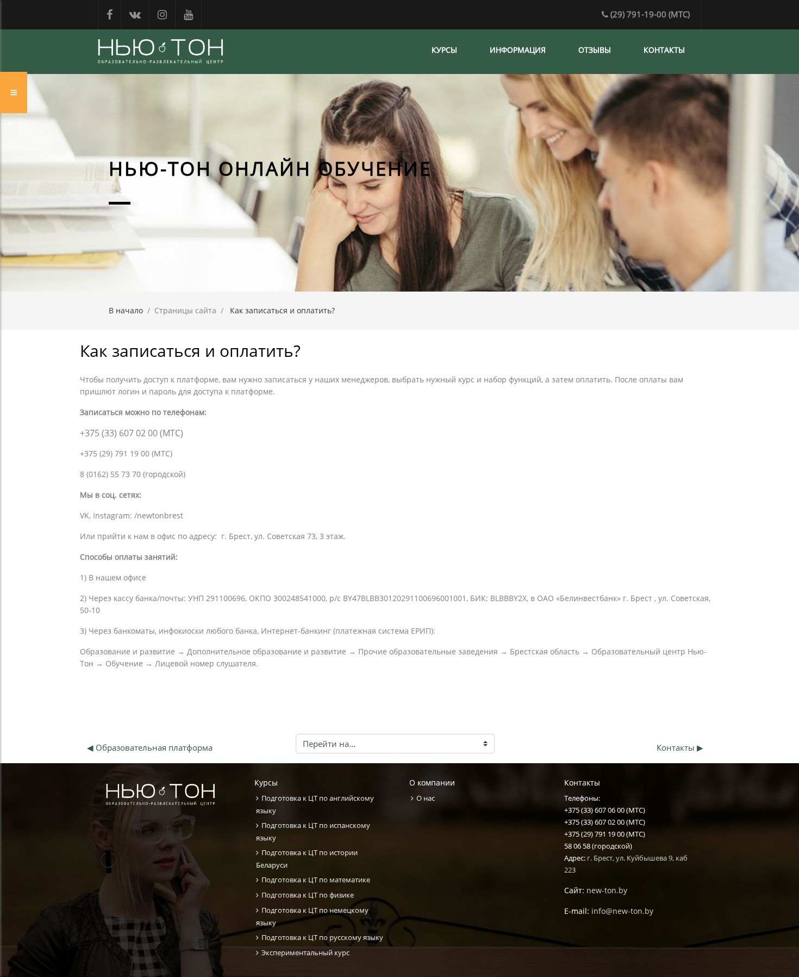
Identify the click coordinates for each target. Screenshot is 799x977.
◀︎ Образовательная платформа (150, 747)
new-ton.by (606, 890)
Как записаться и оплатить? (282, 310)
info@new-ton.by (622, 911)
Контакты (664, 50)
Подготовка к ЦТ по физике (307, 895)
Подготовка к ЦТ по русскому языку (322, 937)
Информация (518, 50)
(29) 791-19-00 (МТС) (650, 14)
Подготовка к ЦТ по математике (315, 880)
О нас (425, 798)
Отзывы (594, 50)
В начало (126, 310)
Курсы (444, 50)
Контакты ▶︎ (680, 747)
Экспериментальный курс (305, 952)
